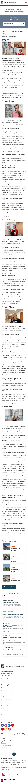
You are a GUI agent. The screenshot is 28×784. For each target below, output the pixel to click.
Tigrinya (2, 769)
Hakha (9, 765)
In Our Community (6, 682)
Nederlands (23, 760)
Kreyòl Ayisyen (4, 765)
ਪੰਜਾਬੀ (12, 767)
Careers (3, 688)
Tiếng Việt (7, 769)
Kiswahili (20, 767)
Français (18, 762)
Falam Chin (14, 762)
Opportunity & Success (7, 685)
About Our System (6, 679)
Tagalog (24, 767)
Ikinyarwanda (4, 767)
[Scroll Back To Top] (14, 754)
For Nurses (4, 715)
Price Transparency (6, 745)
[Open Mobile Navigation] (26, 3)
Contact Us (4, 747)
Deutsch (22, 762)
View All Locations (9, 587)
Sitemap (3, 739)
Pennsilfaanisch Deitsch (6, 762)
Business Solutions (6, 700)
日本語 (14, 765)
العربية (13, 760)
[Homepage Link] (8, 2)
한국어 (8, 767)
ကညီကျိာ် (19, 765)
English (2, 760)
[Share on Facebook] (3, 40)
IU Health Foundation (7, 691)
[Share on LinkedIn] (8, 40)
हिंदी (11, 765)
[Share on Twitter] (5, 40)
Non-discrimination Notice (6, 758)
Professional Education (7, 703)
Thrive (14, 18)
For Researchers (5, 709)
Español (6, 760)
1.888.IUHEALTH (6, 673)
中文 (19, 760)
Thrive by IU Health (15, 9)
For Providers (5, 712)
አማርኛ (10, 760)
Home (7, 9)
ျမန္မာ (16, 760)
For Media (3, 718)
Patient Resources (6, 694)
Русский (16, 767)
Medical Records (5, 697)
